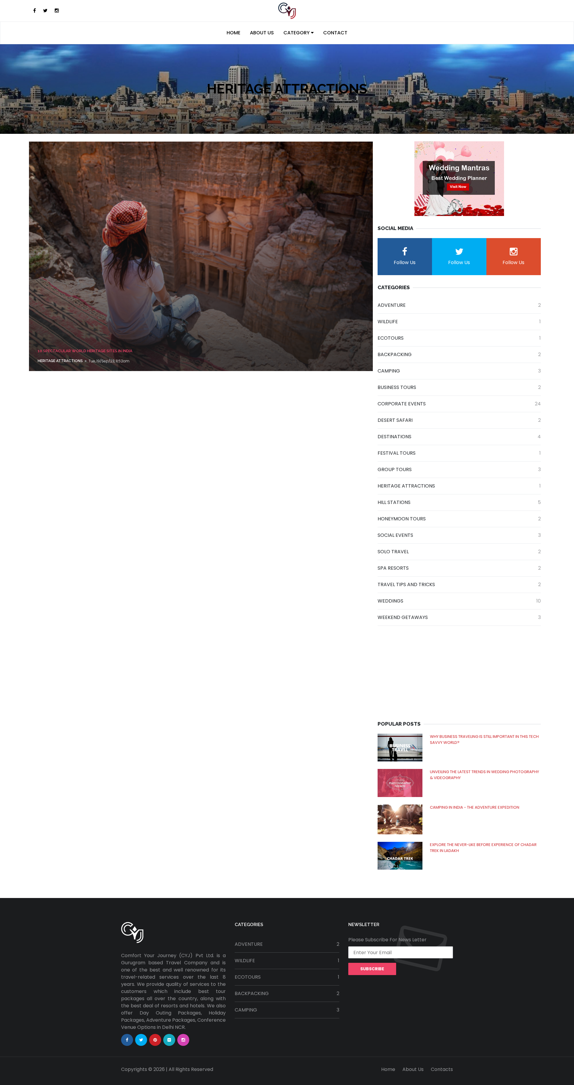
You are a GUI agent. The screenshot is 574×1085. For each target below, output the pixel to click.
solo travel (459, 551)
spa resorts (459, 568)
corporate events (459, 403)
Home (233, 32)
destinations (459, 436)
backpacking (459, 354)
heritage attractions (60, 361)
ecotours (459, 338)
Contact (335, 32)
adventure (459, 305)
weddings (459, 600)
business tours (459, 387)
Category (297, 32)
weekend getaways (459, 617)
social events (459, 535)
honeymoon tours (459, 518)
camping (459, 370)
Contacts (442, 1069)
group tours (459, 469)
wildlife (459, 321)
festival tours (459, 453)
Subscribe (372, 969)
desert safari (459, 420)
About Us (262, 32)
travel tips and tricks (459, 584)
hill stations (459, 502)
